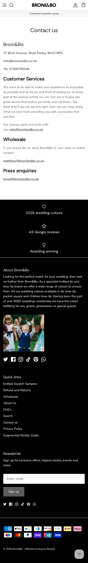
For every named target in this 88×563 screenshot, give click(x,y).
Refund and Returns (17, 390)
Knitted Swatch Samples (20, 384)
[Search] (13, 5)
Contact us (10, 422)
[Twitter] (5, 359)
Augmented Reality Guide (21, 435)
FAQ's (7, 410)
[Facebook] (13, 359)
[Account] (74, 5)
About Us (9, 403)
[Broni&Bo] (44, 5)
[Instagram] (20, 359)
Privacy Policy (12, 429)
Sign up (14, 492)
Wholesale (10, 397)
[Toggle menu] (4, 5)
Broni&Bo (18, 549)
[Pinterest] (36, 359)
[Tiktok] (28, 359)
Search (8, 416)
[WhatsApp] (43, 359)
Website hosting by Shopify (40, 549)
